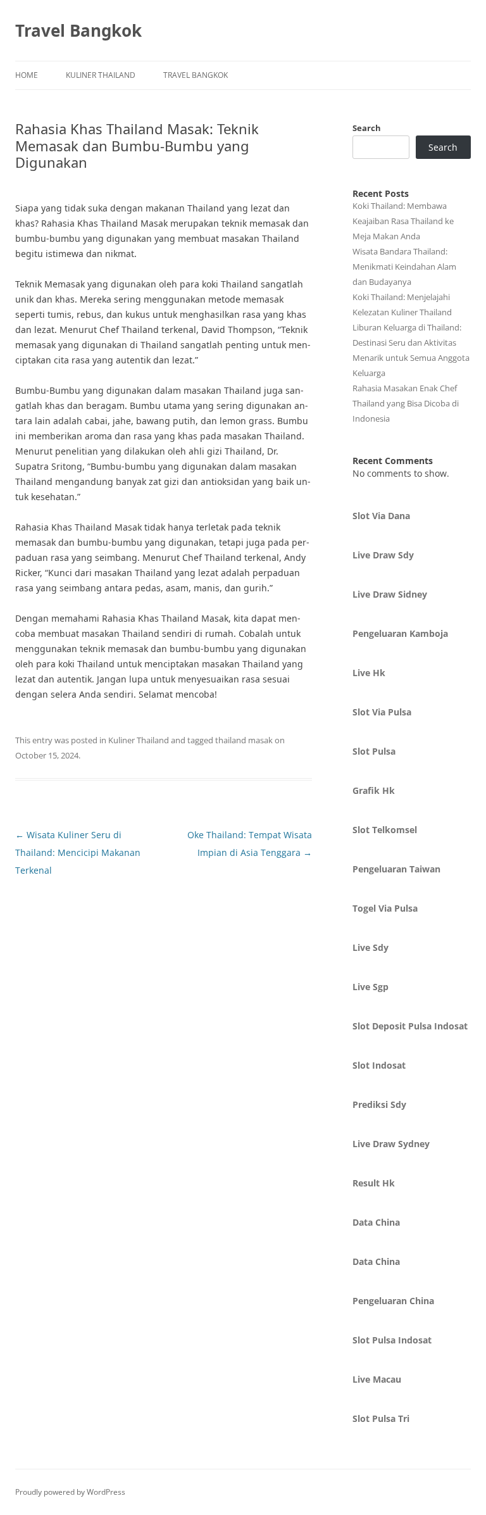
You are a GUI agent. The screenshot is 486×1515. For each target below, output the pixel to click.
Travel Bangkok (78, 30)
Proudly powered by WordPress (70, 1492)
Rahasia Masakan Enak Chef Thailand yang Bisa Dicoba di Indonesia (405, 403)
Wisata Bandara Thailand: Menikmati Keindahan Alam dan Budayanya (404, 266)
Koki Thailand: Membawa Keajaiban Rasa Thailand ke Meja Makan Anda (403, 221)
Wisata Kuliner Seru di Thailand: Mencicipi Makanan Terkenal (77, 852)
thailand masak (244, 740)
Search (366, 128)
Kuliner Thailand (100, 75)
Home (26, 75)
